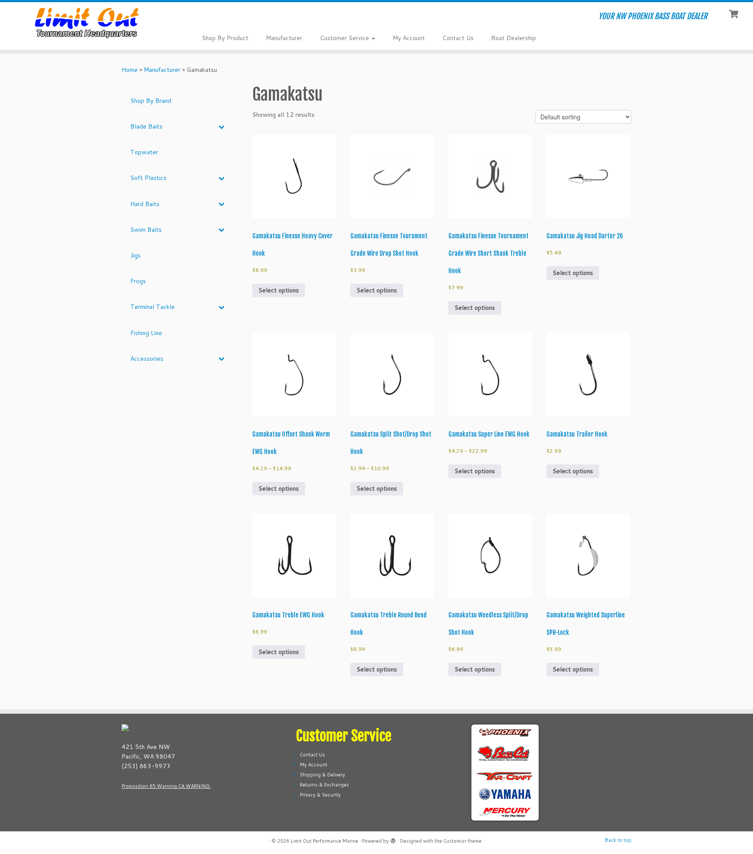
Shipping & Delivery (322, 774)
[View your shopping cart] (734, 13)
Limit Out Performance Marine (324, 840)
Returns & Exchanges (324, 784)
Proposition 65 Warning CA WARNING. (166, 786)
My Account (409, 38)
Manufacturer (284, 38)
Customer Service (345, 38)
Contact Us (458, 38)
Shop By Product (225, 38)
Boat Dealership (513, 38)
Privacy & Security (320, 794)
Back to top (618, 840)
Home (130, 69)
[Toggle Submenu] (221, 126)
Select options (278, 290)
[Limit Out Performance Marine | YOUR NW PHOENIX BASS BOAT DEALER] (87, 22)
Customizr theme (462, 840)
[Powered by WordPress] (393, 839)
